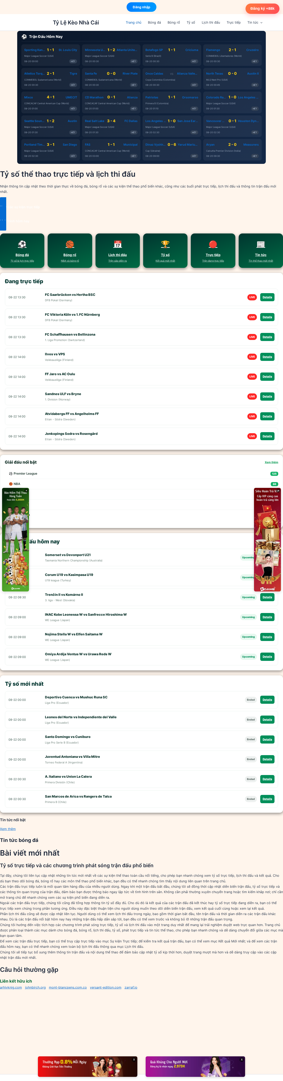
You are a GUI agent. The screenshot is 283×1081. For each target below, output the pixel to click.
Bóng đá (154, 22)
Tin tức (252, 22)
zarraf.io (131, 987)
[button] (260, 22)
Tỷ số (191, 22)
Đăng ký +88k (262, 8)
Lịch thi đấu (211, 22)
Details (267, 297)
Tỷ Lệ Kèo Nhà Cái (76, 22)
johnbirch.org (35, 987)
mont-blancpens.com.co (68, 987)
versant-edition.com (105, 987)
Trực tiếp (234, 22)
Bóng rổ (174, 22)
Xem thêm (271, 462)
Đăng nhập (141, 6)
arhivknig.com (11, 987)
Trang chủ (133, 22)
